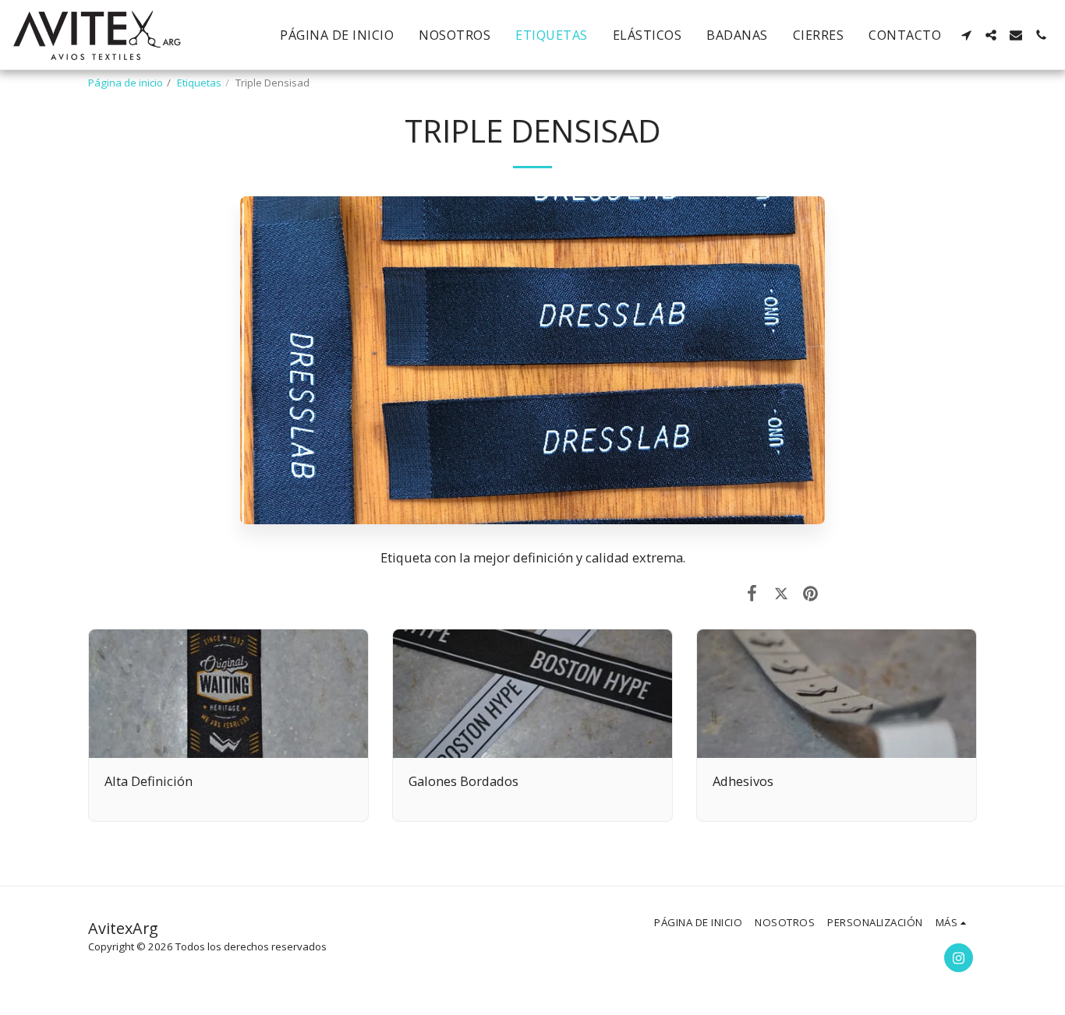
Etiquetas (199, 83)
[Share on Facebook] (752, 592)
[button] (966, 35)
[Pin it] (810, 592)
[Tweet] (780, 592)
